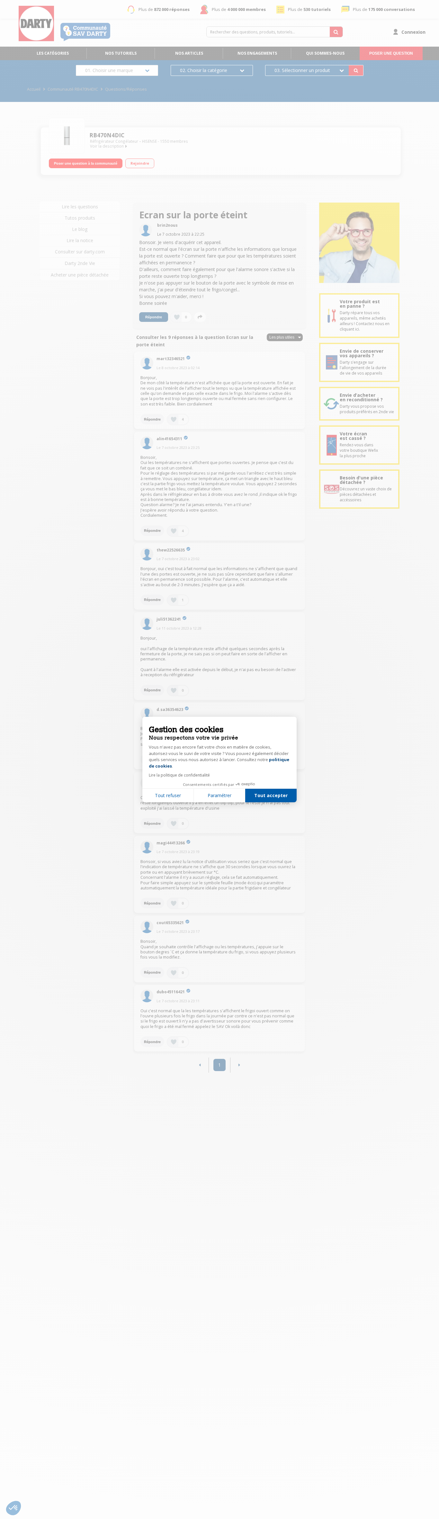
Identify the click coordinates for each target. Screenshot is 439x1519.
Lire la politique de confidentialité (179, 775)
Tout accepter (271, 795)
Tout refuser (168, 795)
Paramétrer (219, 795)
